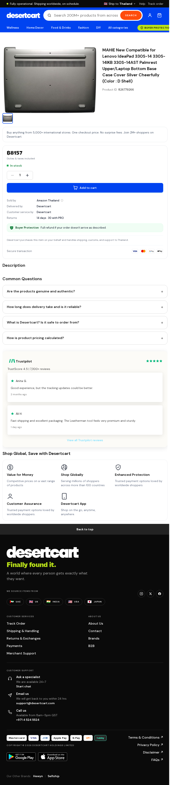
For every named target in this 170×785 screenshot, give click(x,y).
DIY (98, 27)
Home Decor (35, 27)
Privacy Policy (150, 745)
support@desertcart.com (35, 703)
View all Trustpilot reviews (85, 440)
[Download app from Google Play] (21, 756)
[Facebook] (159, 593)
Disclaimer (153, 752)
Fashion (83, 27)
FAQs (157, 760)
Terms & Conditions (145, 737)
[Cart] (159, 15)
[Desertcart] (23, 15)
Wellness (13, 27)
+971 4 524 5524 (27, 720)
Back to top (85, 529)
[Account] (150, 15)
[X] (150, 593)
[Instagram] (141, 593)
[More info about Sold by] (62, 200)
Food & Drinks (61, 27)
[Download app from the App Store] (52, 756)
